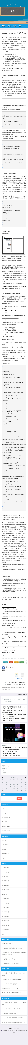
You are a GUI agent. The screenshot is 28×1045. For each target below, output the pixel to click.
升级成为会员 (19, 678)
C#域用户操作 (6, 826)
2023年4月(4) (5, 912)
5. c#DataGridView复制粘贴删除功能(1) (11, 993)
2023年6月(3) (5, 907)
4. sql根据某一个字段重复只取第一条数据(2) (12, 1017)
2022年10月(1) (5, 929)
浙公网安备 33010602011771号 (9, 1030)
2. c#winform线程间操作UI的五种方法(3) (11, 979)
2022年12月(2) (5, 925)
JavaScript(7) (5, 844)
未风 (12, 11)
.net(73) (4, 840)
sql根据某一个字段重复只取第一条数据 (16, 684)
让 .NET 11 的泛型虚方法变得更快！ (11, 749)
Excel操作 (5, 822)
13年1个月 (8, 767)
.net (6, 655)
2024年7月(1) (5, 881)
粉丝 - (7, 667)
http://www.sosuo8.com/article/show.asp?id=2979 (13, 620)
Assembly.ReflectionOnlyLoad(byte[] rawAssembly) (14, 315)
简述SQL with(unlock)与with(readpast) (16, 682)
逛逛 (5, 701)
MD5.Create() (6, 817)
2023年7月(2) (5, 903)
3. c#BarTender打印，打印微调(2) (10, 984)
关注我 (10, 662)
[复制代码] (3, 113)
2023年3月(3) (5, 916)
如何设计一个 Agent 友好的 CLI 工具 (11, 755)
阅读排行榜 (5, 940)
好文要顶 (5, 662)
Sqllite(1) (4, 858)
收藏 (6, 689)
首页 (9, 26)
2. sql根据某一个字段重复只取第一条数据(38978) (13, 948)
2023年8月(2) (5, 898)
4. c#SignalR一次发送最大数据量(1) (10, 988)
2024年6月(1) (5, 885)
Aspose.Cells (6, 830)
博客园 (3, 26)
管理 (20, 26)
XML (4, 808)
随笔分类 (5, 836)
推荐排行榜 (5, 998)
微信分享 (22, 662)
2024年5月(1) (5, 889)
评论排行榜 (5, 969)
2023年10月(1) (5, 894)
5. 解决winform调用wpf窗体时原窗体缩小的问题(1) (14, 1022)
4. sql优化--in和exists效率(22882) (10, 959)
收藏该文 (16, 662)
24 (6, 768)
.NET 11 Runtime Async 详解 (10, 751)
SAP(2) (4, 849)
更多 (3, 934)
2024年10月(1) (5, 876)
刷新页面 (20, 694)
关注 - (11, 667)
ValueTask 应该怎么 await (9, 753)
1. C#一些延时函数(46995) (8, 943)
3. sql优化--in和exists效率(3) (9, 1013)
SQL (4, 813)
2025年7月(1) (5, 867)
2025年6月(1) (5, 872)
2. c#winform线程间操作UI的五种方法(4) (11, 1009)
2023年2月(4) (5, 920)
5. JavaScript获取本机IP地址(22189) (10, 963)
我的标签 (5, 804)
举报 (9, 689)
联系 (14, 26)
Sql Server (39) (5, 853)
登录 (21, 699)
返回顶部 (25, 694)
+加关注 (3, 670)
